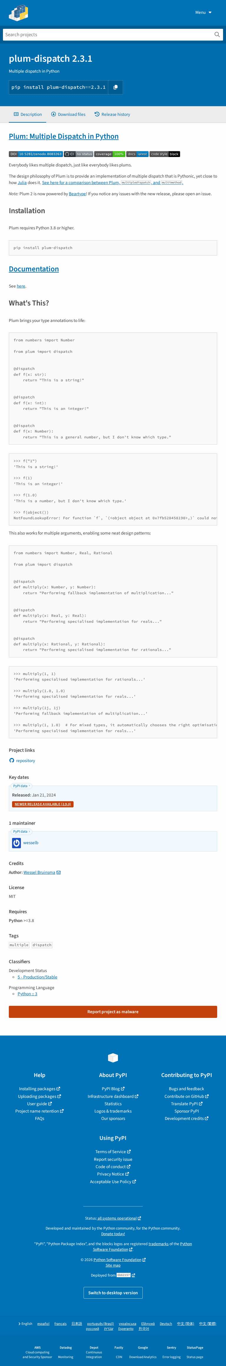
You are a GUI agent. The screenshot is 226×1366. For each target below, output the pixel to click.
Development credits (184, 1118)
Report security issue (113, 1159)
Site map (113, 1265)
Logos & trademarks (113, 1111)
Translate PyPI (184, 1104)
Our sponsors (113, 1118)
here (21, 286)
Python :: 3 (27, 994)
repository (25, 760)
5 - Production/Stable (37, 977)
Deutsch (166, 1323)
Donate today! (113, 1234)
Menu (200, 12)
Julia (22, 182)
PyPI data (20, 786)
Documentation (34, 269)
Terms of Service (110, 1151)
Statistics (113, 1104)
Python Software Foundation (117, 1260)
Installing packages (37, 1089)
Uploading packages (37, 1096)
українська (127, 1323)
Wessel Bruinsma (39, 872)
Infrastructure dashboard (111, 1096)
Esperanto (126, 1328)
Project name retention (37, 1111)
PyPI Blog (111, 1089)
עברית (108, 1328)
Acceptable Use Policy (110, 1181)
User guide (37, 1104)
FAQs (39, 1118)
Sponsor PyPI (187, 1111)
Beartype (77, 194)
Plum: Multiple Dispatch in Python (64, 136)
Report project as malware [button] (113, 1011)
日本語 (77, 1323)
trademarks (159, 1244)
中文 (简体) (185, 1323)
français (60, 1323)
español (43, 1323)
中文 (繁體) (207, 1323)
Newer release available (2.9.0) (43, 804)
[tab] (27, 114)
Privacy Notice (110, 1174)
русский (92, 1328)
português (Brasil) (100, 1323)
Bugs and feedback (186, 1089)
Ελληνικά (148, 1323)
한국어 (144, 1328)
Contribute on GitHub (184, 1096)
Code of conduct (111, 1166)
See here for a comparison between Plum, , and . (112, 182)
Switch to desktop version (113, 1293)
